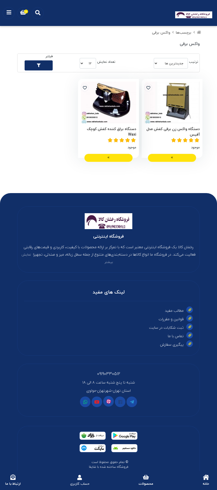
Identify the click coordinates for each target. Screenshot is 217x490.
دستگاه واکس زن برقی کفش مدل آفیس (173, 131)
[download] (124, 448)
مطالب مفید (174, 310)
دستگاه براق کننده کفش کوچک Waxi (111, 131)
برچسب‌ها (183, 32)
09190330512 (108, 373)
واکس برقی (161, 32)
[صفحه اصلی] (199, 32)
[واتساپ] (85, 402)
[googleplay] (124, 435)
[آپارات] (108, 401)
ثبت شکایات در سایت (166, 327)
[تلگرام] (131, 402)
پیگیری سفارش (172, 344)
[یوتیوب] (97, 402)
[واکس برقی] (108, 221)
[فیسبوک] (120, 402)
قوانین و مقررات (171, 319)
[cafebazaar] (92, 435)
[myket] (92, 448)
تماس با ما (176, 336)
